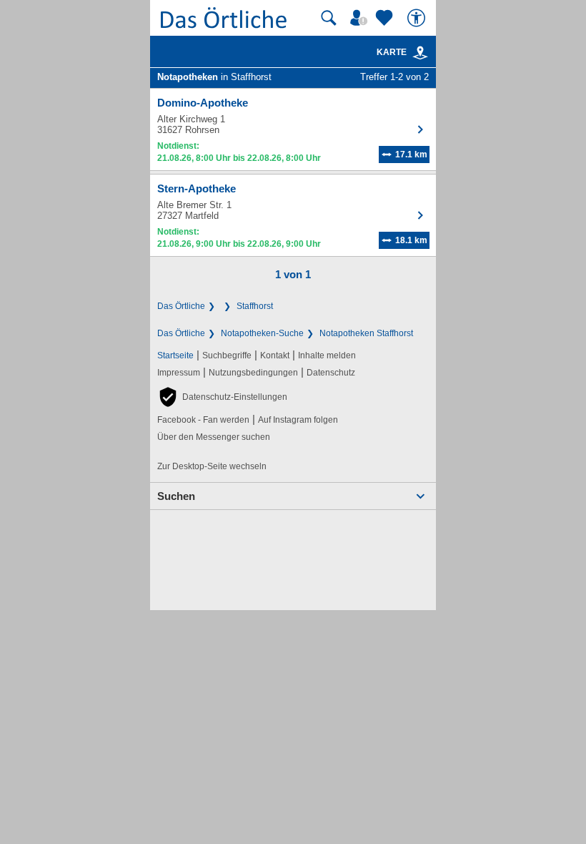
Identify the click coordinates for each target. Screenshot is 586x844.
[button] (222, 397)
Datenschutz (331, 373)
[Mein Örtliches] (361, 18)
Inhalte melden (327, 355)
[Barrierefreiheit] (418, 18)
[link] (420, 53)
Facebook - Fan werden (203, 420)
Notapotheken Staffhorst (366, 333)
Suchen (176, 496)
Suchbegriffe (227, 355)
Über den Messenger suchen (213, 437)
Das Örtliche (181, 306)
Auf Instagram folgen (298, 420)
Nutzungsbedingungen (253, 373)
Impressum (178, 373)
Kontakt (274, 355)
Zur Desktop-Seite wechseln (212, 466)
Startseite (175, 355)
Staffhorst (255, 306)
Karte (392, 52)
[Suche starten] (328, 18)
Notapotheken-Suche (262, 333)
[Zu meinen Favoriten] (386, 18)
